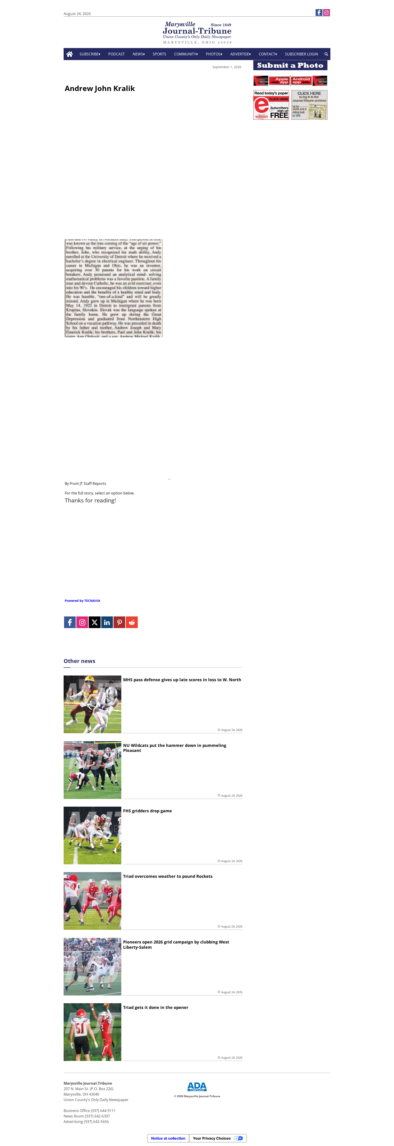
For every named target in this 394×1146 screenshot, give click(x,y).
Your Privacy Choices (212, 1138)
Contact (267, 54)
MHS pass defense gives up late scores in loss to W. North (182, 679)
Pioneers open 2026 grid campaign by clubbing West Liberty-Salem (176, 944)
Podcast (116, 54)
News (138, 54)
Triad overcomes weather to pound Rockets (168, 876)
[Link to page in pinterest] (119, 622)
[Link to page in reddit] (131, 622)
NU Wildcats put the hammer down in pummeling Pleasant (174, 748)
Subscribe (89, 54)
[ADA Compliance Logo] (197, 1091)
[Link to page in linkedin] (107, 622)
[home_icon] (69, 54)
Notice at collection (168, 1138)
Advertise (239, 54)
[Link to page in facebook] (319, 12)
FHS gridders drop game (147, 810)
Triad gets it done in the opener (155, 1007)
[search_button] (326, 54)
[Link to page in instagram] (326, 12)
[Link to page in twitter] (94, 622)
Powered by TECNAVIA (82, 600)
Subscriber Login (301, 54)
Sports (159, 54)
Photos (213, 54)
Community (185, 54)
